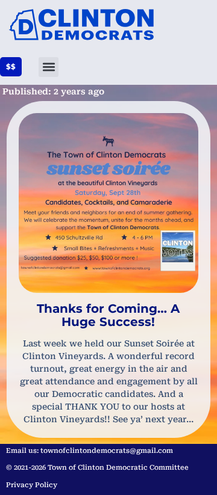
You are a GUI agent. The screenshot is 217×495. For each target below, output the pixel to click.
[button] (48, 67)
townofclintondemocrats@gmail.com (106, 451)
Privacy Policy (31, 485)
